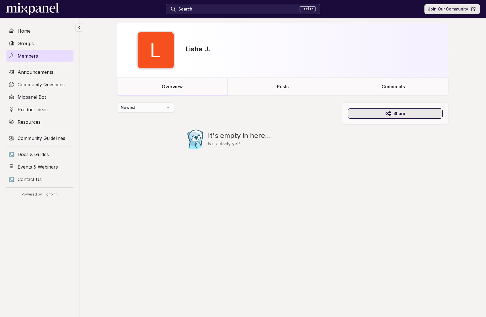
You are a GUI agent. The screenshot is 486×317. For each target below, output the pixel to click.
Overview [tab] (172, 86)
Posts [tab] (283, 86)
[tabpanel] (283, 137)
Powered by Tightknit (40, 194)
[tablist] (283, 86)
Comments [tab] (393, 86)
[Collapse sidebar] (79, 28)
